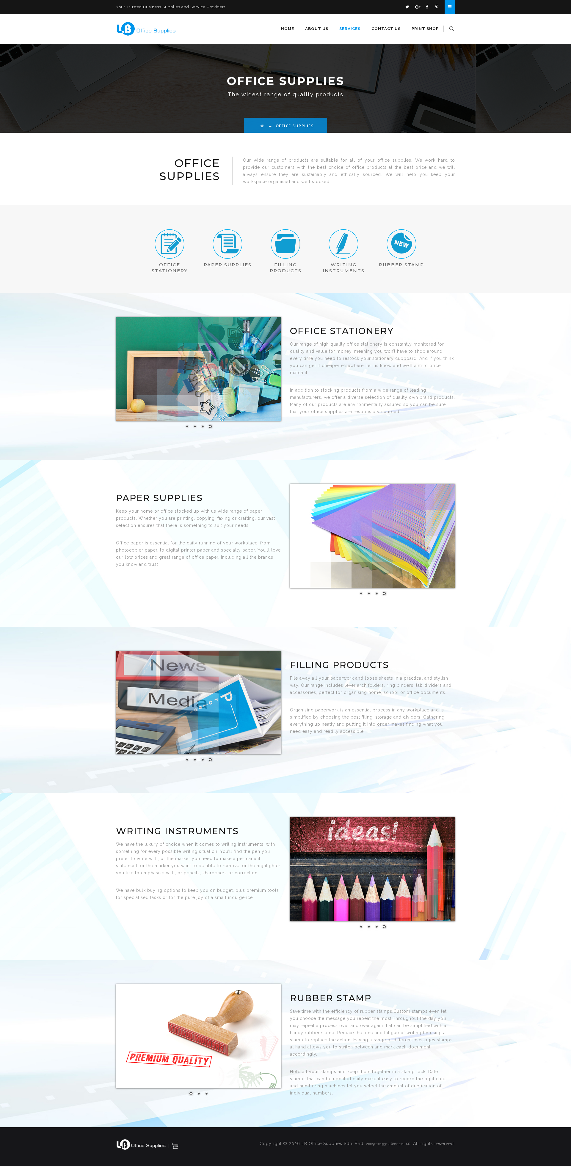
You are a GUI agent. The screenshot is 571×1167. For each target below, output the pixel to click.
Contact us (386, 28)
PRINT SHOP (425, 28)
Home (287, 28)
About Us (316, 28)
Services (349, 28)
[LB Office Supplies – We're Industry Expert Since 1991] (146, 29)
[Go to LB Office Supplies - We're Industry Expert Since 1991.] (262, 125)
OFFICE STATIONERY (170, 267)
